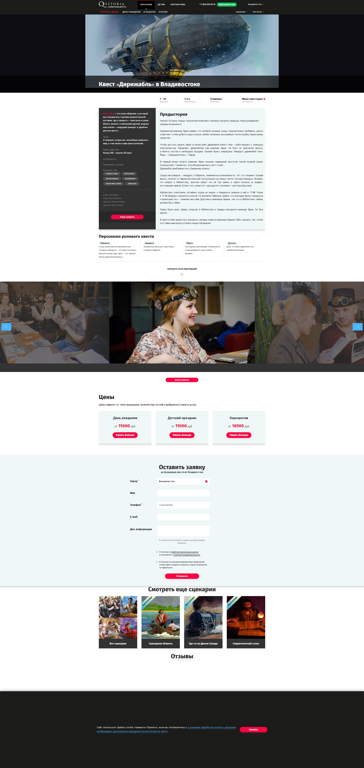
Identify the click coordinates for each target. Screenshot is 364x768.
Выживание (130, 179)
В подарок (150, 12)
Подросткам (112, 174)
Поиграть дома (109, 12)
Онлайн (163, 12)
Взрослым (129, 174)
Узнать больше (118, 622)
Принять (253, 729)
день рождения (131, 12)
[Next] (358, 326)
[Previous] (6, 326)
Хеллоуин (132, 184)
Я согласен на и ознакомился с (179, 553)
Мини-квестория (113, 184)
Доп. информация (141, 529)
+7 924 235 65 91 (207, 5)
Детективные (112, 179)
